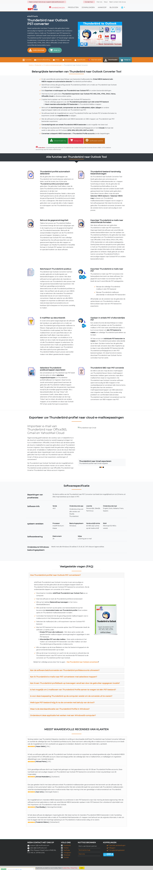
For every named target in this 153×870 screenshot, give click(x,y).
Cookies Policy (66, 868)
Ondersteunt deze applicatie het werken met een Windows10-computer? (63, 715)
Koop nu (57, 50)
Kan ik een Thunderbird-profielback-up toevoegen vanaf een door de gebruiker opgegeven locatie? (75, 683)
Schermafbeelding (43, 60)
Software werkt (96, 141)
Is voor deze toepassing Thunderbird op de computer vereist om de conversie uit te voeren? (71, 696)
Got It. (81, 868)
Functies (28, 60)
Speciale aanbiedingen (117, 845)
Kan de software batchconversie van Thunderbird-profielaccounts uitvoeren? (64, 670)
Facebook (67, 845)
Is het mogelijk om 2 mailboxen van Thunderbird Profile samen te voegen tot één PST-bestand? (73, 690)
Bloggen (112, 848)
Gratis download (38, 50)
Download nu (60, 141)
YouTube (67, 850)
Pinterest (67, 855)
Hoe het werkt (96, 60)
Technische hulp (84, 850)
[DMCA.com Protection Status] (108, 854)
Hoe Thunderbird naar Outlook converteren (82, 662)
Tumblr (66, 857)
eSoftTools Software (24, 867)
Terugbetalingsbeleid (116, 850)
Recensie (68, 60)
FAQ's (58, 60)
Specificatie (81, 60)
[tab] (76, 575)
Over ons (82, 854)
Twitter (66, 848)
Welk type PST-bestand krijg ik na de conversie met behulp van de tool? (62, 702)
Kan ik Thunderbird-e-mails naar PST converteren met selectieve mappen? (63, 677)
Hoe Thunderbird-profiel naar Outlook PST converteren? (55, 575)
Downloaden (112, 60)
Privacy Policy (74, 868)
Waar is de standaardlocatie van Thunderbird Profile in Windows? (60, 709)
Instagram (67, 852)
